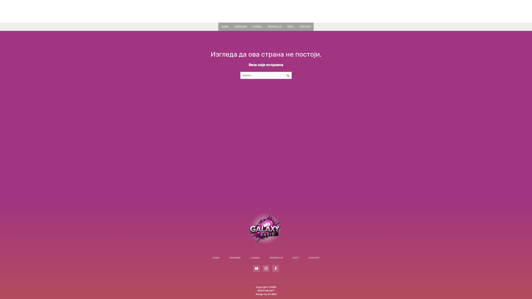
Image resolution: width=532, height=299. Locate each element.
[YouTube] (262, 3)
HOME (225, 26)
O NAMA (257, 26)
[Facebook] (270, 3)
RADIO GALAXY (266, 12)
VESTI (290, 26)
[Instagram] (266, 3)
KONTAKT (305, 26)
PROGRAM (240, 26)
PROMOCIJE (275, 26)
